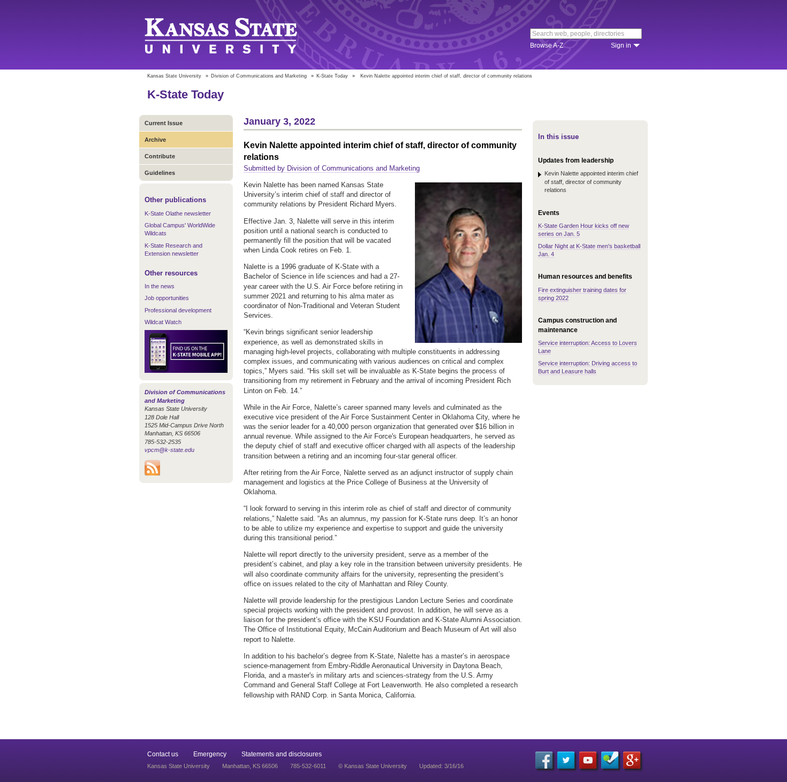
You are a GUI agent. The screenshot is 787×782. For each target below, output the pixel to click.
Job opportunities (167, 298)
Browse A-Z (546, 45)
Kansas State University (234, 35)
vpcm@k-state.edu (169, 450)
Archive (155, 139)
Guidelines (160, 173)
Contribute (160, 156)
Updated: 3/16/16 (441, 766)
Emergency (209, 754)
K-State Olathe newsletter (178, 213)
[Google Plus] (631, 760)
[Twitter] (565, 760)
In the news (160, 286)
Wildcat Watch (163, 322)
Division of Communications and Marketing (259, 76)
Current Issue (164, 123)
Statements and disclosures (281, 754)
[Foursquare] (609, 760)
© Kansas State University (372, 766)
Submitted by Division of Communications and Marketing (332, 168)
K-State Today (332, 76)
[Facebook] (544, 760)
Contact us (162, 754)
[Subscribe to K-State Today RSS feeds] (152, 473)
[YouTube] (587, 760)
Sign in (621, 45)
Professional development (178, 310)
